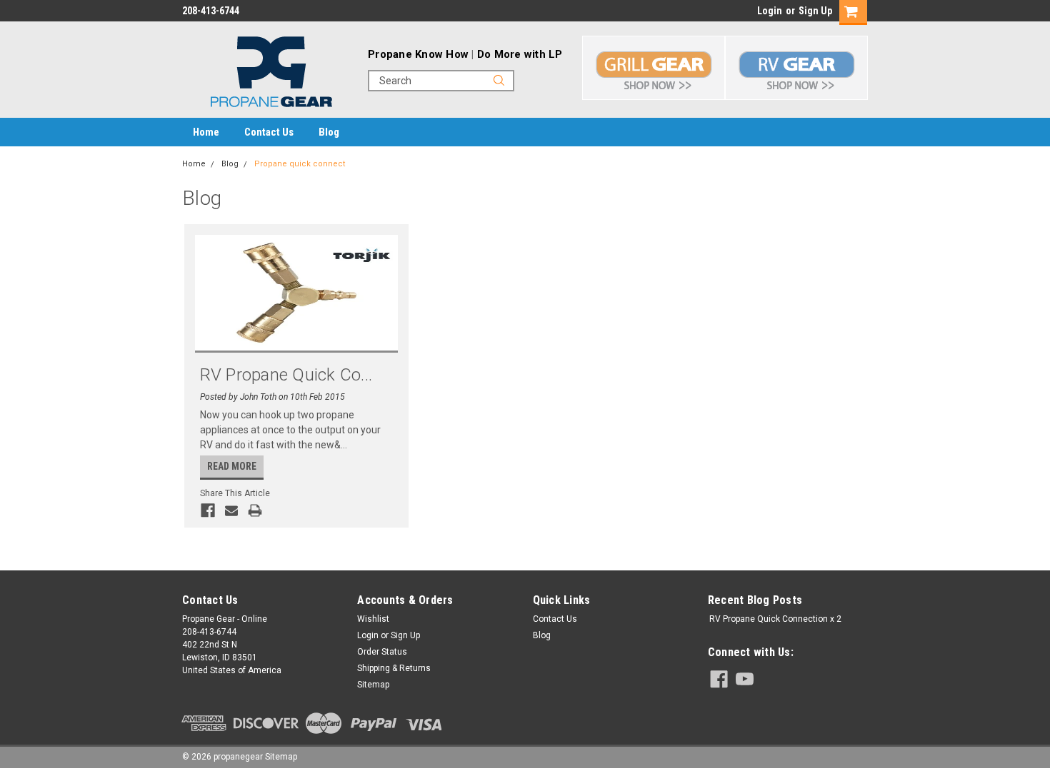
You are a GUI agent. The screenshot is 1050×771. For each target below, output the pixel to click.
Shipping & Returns (394, 668)
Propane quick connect (299, 163)
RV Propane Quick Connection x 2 (775, 619)
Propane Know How (418, 54)
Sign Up (815, 10)
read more (231, 466)
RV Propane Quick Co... (286, 375)
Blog (329, 132)
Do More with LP (520, 54)
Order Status (382, 652)
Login (769, 10)
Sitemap (373, 685)
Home (206, 132)
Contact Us (269, 132)
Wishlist (373, 619)
